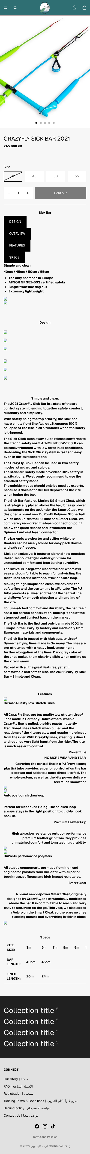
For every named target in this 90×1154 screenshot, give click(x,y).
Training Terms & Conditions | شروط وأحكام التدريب (41, 1101)
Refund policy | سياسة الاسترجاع (27, 1108)
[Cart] (84, 8)
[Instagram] (45, 1126)
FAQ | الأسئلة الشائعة (18, 1086)
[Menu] (5, 7)
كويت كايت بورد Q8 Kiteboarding (50, 1146)
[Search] (15, 8)
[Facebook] (37, 1126)
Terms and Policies (45, 1137)
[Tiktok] (53, 1126)
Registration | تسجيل (18, 1093)
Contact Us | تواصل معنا (21, 1115)
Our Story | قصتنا (16, 1079)
